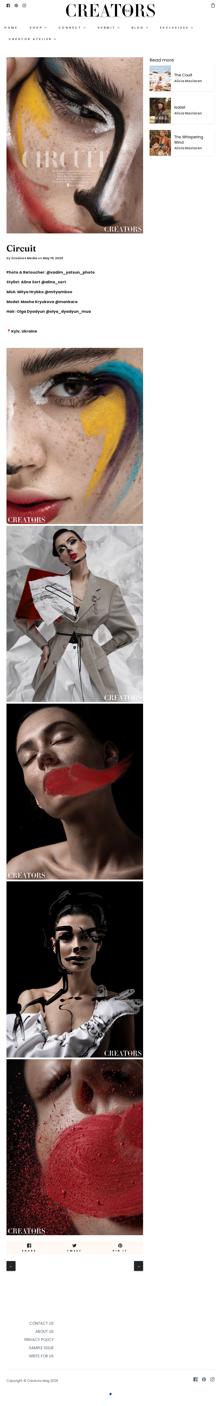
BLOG (138, 28)
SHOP (37, 28)
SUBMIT (108, 28)
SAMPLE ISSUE (41, 1347)
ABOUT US (44, 1331)
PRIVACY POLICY (39, 1339)
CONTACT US (41, 1323)
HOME (11, 28)
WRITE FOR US (41, 1356)
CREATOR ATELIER (31, 39)
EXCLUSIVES (175, 28)
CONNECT (71, 28)
